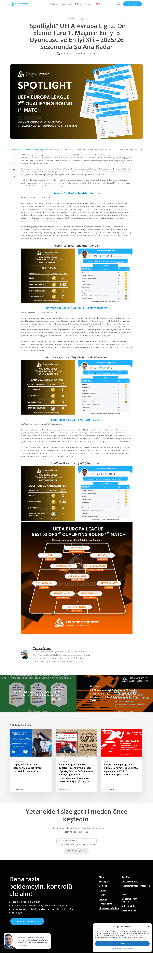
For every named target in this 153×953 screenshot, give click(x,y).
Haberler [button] (103, 894)
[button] (148, 926)
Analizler (71, 18)
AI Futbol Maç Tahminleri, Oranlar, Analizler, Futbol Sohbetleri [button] (108, 917)
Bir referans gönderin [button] (109, 908)
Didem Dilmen (64, 789)
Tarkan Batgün (66, 53)
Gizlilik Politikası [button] (129, 906)
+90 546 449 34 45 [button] (129, 881)
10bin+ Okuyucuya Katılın (77, 851)
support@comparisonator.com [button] (135, 885)
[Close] (48, 933)
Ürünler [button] (102, 890)
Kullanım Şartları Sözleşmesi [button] (129, 900)
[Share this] (14, 156)
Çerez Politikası (117, 949)
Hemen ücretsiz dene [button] (25, 921)
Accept (122, 944)
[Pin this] (14, 176)
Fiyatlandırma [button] (105, 903)
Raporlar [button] (103, 899)
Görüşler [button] (103, 885)
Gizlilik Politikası (128, 949)
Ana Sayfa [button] (103, 881)
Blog (81, 18)
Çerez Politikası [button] (128, 910)
